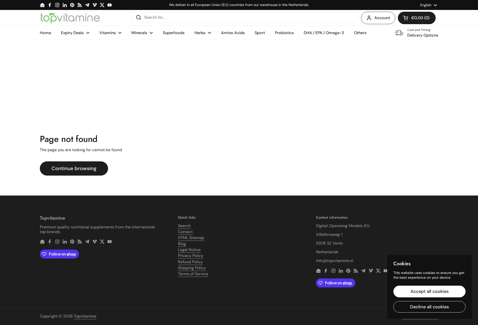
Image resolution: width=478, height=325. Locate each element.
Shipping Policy (192, 267)
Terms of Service (193, 273)
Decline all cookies (429, 307)
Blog (182, 243)
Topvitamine (85, 316)
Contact (185, 231)
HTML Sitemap (191, 237)
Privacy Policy (190, 255)
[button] (417, 18)
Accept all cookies (430, 291)
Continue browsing (74, 168)
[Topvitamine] (70, 18)
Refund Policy (190, 261)
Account (382, 17)
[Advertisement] (239, 77)
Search (184, 225)
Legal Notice (189, 249)
